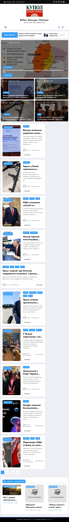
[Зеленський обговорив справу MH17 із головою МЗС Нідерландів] (51, 89)
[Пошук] (59, 27)
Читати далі (8, 75)
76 (13, 472)
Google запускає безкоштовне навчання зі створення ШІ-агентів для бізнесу (32, 406)
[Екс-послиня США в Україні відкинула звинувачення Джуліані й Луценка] (51, 111)
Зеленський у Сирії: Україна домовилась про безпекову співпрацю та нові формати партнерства (32, 372)
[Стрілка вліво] (60, 35)
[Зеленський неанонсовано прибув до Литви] (34, 59)
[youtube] (64, 2)
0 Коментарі (36, 150)
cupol (5, 81)
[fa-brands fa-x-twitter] (56, 2)
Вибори (6, 92)
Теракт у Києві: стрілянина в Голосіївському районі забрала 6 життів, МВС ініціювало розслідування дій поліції (17, 118)
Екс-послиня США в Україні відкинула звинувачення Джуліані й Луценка (51, 118)
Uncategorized (7, 69)
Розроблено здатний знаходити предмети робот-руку (36, 500)
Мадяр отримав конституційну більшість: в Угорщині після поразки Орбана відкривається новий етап (51, 35)
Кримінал (6, 114)
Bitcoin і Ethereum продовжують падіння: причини (58, 500)
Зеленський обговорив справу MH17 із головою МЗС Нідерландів (51, 96)
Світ (39, 114)
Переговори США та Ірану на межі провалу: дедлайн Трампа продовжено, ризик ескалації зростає (33, 444)
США (38, 198)
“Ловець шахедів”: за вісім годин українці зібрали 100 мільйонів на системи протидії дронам (13, 506)
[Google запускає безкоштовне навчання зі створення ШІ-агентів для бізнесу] (12, 416)
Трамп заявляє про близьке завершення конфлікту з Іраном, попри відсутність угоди (20, 272)
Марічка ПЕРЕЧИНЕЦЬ (29, 461)
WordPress (33, 519)
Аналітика (32, 292)
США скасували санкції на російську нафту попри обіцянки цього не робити (31, 204)
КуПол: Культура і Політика (34, 20)
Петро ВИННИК (29, 354)
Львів (25, 330)
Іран (12, 266)
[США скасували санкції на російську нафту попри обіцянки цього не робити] (12, 212)
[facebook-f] (54, 2)
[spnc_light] (62, 27)
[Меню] (6, 27)
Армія (25, 292)
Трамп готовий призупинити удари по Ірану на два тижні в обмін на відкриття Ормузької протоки (32, 301)
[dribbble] (59, 2)
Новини (6, 266)
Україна (40, 92)
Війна (40, 292)
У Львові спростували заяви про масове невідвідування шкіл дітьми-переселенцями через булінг (33, 335)
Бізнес (26, 401)
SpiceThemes (50, 519)
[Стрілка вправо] (64, 35)
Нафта (25, 198)
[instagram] (61, 2)
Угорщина (33, 232)
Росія (31, 198)
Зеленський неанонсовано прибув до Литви (18, 72)
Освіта (39, 330)
